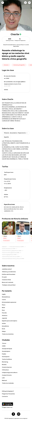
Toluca (4, 343)
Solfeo (4, 323)
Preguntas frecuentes (8, 393)
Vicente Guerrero (7, 367)
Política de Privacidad (8, 274)
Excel (3, 328)
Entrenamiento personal (9, 302)
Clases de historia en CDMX (8, 248)
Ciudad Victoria (7, 375)
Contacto (5, 396)
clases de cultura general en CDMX (10, 252)
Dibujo (4, 331)
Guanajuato (5, 356)
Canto (4, 299)
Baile (3, 307)
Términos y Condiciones (9, 271)
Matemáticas (6, 297)
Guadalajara (6, 351)
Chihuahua (5, 369)
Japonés (4, 318)
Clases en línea (6, 279)
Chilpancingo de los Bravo (9, 372)
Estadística (5, 326)
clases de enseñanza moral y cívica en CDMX (13, 258)
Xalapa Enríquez (7, 348)
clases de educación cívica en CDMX (11, 256)
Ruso (3, 310)
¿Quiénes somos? (7, 269)
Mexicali (4, 380)
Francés (4, 312)
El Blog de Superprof (8, 391)
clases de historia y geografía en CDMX (11, 250)
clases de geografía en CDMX (9, 254)
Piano (3, 305)
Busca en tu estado (7, 282)
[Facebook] (13, 414)
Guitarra (4, 315)
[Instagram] (18, 414)
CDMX (3, 346)
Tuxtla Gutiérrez (7, 359)
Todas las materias (8, 334)
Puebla (4, 354)
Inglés (3, 294)
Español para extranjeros (9, 320)
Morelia (4, 364)
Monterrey (5, 362)
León (3, 377)
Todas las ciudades (8, 383)
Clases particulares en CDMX (16, 246)
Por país (4, 277)
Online (6, 89)
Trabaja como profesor (9, 285)
